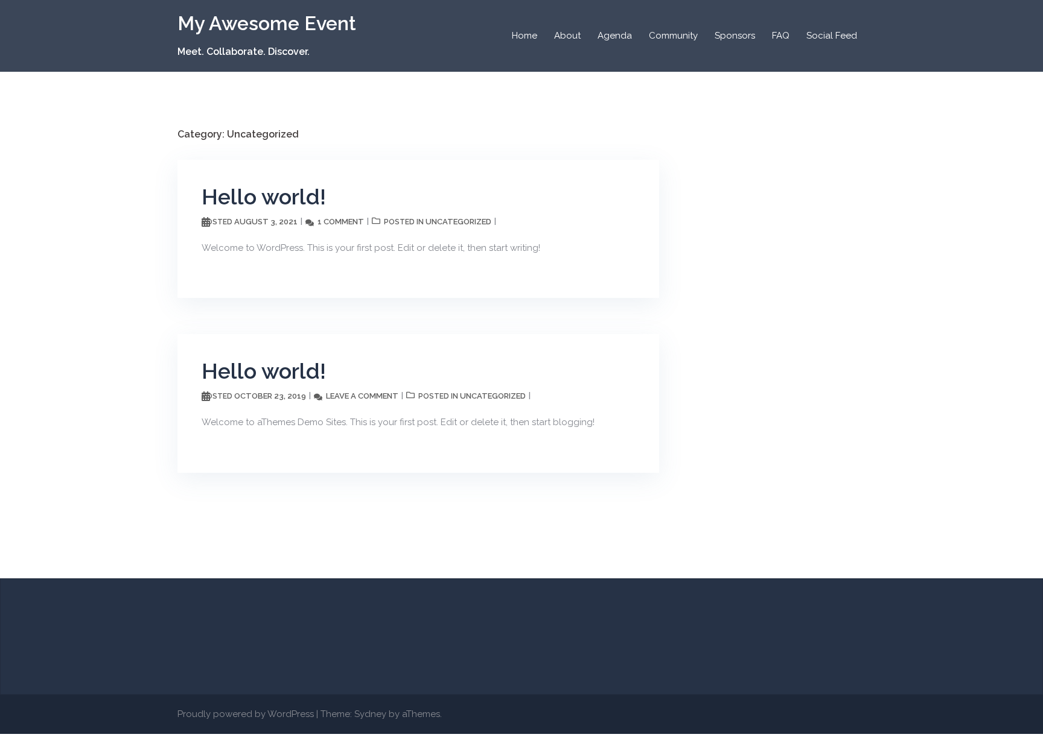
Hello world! (264, 196)
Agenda (615, 35)
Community (673, 35)
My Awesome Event (266, 23)
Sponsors (735, 35)
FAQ (780, 35)
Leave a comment (362, 395)
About (567, 35)
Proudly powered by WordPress (245, 714)
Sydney (370, 714)
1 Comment (340, 221)
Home (524, 35)
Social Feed (831, 35)
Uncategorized (458, 221)
